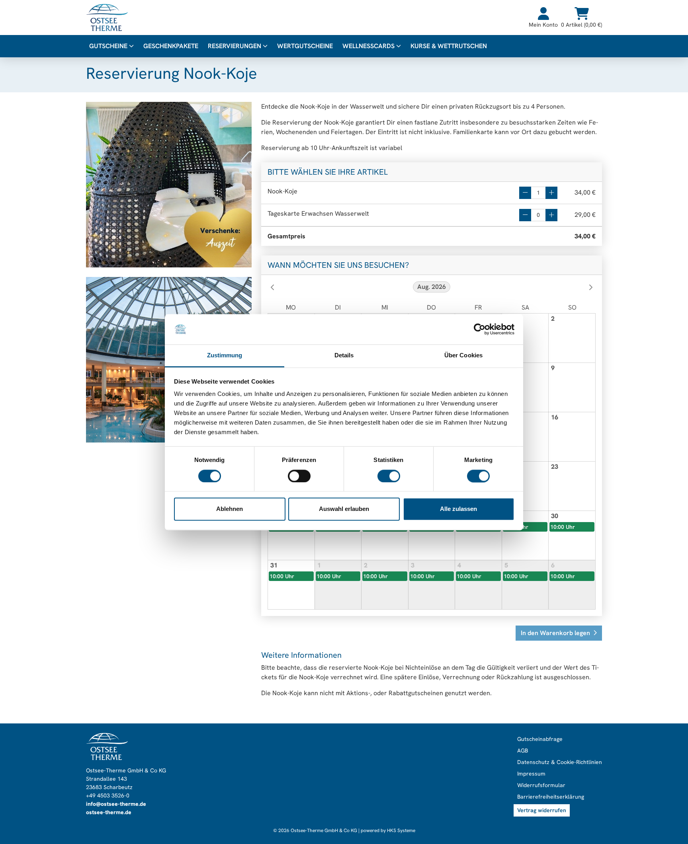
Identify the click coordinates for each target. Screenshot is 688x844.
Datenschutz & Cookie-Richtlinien (559, 762)
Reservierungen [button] (235, 46)
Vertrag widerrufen (541, 810)
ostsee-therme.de (108, 812)
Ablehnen (229, 509)
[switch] (299, 476)
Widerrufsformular (541, 785)
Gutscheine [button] (109, 46)
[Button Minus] (525, 193)
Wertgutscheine (305, 46)
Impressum (531, 773)
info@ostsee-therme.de (116, 803)
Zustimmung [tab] (224, 355)
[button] (559, 633)
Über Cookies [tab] (463, 355)
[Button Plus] (551, 193)
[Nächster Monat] (591, 287)
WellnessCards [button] (369, 46)
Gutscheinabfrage (540, 739)
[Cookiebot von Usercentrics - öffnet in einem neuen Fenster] (479, 329)
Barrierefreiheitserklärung (550, 796)
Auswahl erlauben (344, 509)
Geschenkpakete (170, 46)
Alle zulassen (458, 509)
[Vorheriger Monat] (272, 287)
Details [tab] (344, 355)
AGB (522, 750)
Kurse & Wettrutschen (448, 46)
